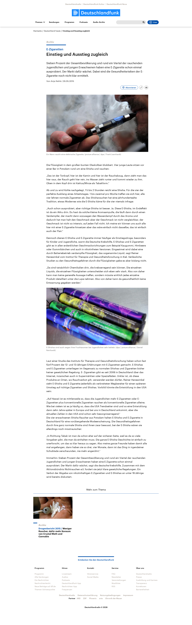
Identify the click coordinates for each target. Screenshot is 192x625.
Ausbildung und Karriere (146, 580)
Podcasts (84, 22)
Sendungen (54, 22)
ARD (78, 598)
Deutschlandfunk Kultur (93, 4)
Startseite (37, 31)
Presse (139, 577)
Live (155, 22)
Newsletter (116, 577)
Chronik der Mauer (113, 598)
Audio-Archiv (99, 22)
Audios (65, 577)
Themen (38, 22)
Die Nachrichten (42, 580)
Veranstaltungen (119, 580)
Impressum (128, 595)
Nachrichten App (69, 586)
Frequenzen (67, 589)
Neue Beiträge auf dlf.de (45, 586)
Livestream (67, 574)
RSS (113, 586)
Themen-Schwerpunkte (45, 589)
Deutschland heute (52, 31)
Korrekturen (141, 586)
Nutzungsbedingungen (110, 595)
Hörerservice (92, 574)
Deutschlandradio (73, 4)
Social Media (92, 577)
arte (101, 598)
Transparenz (141, 583)
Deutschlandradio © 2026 (96, 607)
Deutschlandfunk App (71, 583)
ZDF (85, 598)
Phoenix (93, 598)
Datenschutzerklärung (87, 595)
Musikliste (116, 583)
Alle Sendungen (42, 577)
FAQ (113, 574)
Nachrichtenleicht (42, 583)
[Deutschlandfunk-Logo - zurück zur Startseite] (96, 12)
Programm (69, 22)
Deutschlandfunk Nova (117, 4)
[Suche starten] (144, 22)
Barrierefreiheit (142, 589)
